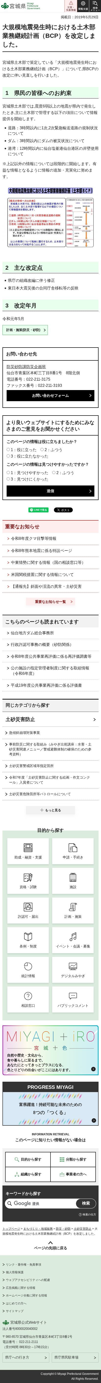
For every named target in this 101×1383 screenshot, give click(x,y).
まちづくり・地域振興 (38, 1228)
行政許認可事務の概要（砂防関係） (42, 644)
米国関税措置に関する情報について (42, 574)
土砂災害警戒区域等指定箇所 (31, 766)
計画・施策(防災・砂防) (23, 330)
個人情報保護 (15, 1272)
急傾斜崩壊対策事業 (24, 733)
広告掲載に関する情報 (20, 1288)
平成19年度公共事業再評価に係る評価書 (46, 685)
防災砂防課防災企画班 (26, 367)
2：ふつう (54, 450)
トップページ (11, 1228)
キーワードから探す (23, 1193)
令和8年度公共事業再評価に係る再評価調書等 (51, 656)
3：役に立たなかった (29, 456)
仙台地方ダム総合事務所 (32, 633)
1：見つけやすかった (29, 473)
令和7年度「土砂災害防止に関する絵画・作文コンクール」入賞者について (49, 779)
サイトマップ (15, 1311)
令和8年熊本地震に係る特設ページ (41, 551)
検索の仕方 (89, 1214)
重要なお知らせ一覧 (50, 602)
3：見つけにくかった (29, 479)
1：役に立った (24, 450)
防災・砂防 (63, 1228)
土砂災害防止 (20, 719)
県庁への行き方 (17, 1357)
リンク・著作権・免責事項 (23, 1264)
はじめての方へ (16, 1303)
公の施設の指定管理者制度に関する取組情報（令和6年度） (50, 671)
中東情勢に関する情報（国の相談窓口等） (48, 562)
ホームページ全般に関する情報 (26, 1295)
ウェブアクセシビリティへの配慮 (28, 1280)
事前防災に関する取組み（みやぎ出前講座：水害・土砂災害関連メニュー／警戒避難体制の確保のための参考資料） (50, 749)
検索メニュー (95, 6)
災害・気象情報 (71, 6)
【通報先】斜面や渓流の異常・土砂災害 (46, 586)
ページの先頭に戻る (50, 1248)
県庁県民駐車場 (66, 1357)
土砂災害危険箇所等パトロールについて (40, 794)
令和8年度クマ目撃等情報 (33, 538)
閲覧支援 (83, 6)
